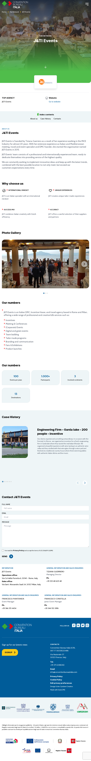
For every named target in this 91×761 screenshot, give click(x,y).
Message (5, 522)
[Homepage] (15, 4)
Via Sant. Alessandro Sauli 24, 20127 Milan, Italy (21, 584)
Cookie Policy (56, 680)
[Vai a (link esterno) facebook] (74, 625)
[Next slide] (84, 264)
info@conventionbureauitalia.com (63, 672)
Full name (6, 504)
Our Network (14, 12)
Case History (45, 119)
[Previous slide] (7, 264)
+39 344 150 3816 (51, 608)
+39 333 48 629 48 (54, 581)
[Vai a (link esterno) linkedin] (78, 625)
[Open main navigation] (87, 4)
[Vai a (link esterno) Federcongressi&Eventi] (8, 708)
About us (34, 119)
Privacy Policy (18, 550)
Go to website (54, 102)
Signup (8, 652)
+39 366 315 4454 (9, 608)
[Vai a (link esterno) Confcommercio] (38, 708)
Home (4, 12)
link (72, 727)
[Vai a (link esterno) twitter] (83, 625)
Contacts (57, 119)
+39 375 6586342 (57, 665)
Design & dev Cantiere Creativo (61, 686)
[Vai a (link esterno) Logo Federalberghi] (53, 708)
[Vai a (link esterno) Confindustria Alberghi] (67, 708)
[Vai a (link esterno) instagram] (87, 625)
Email (4, 513)
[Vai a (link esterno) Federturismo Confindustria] (23, 708)
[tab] (43, 293)
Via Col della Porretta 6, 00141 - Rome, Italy (20, 578)
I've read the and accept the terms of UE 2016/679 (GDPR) (29, 550)
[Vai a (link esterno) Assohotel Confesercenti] (82, 708)
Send (4, 556)
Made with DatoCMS (57, 690)
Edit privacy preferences (61, 683)
